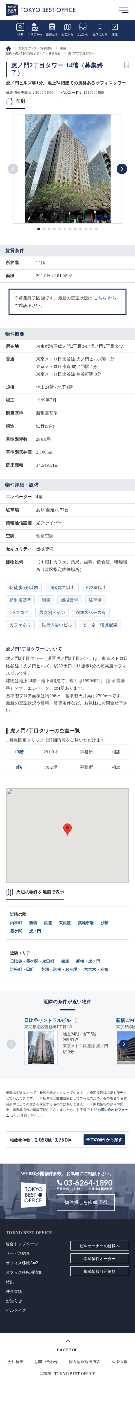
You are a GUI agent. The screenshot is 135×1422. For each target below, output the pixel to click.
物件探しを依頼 (81, 1202)
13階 (19, 751)
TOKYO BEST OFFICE (74, 1373)
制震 (46, 600)
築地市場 (86, 923)
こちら (100, 297)
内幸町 (16, 923)
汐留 (105, 923)
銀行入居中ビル (57, 624)
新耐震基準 (20, 600)
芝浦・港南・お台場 (59, 969)
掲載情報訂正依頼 (100, 1271)
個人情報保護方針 (85, 1361)
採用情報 (119, 1361)
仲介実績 (14, 1291)
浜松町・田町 (22, 969)
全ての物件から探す (104, 1139)
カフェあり (20, 624)
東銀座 (65, 923)
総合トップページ (22, 1244)
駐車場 (95, 600)
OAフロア (19, 612)
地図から (67, 34)
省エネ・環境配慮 (100, 624)
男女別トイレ (52, 612)
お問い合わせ (46, 1361)
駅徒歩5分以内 (24, 587)
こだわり (83, 34)
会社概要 (16, 1361)
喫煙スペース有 (91, 612)
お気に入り (99, 34)
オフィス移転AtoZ (22, 1263)
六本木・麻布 (96, 969)
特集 (10, 1282)
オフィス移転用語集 (24, 1272)
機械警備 (69, 600)
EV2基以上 (96, 587)
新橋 (33, 923)
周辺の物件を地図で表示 (40, 891)
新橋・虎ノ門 (88, 961)
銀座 (48, 923)
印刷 (20, 101)
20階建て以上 (61, 587)
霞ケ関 (16, 931)
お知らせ (14, 1301)
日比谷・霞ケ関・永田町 (32, 961)
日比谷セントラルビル (48, 1020)
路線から (52, 34)
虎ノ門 (35, 931)
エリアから (35, 34)
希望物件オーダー (100, 1258)
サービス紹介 (18, 1253)
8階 (19, 767)
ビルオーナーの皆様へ (100, 1246)
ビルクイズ (16, 1310)
